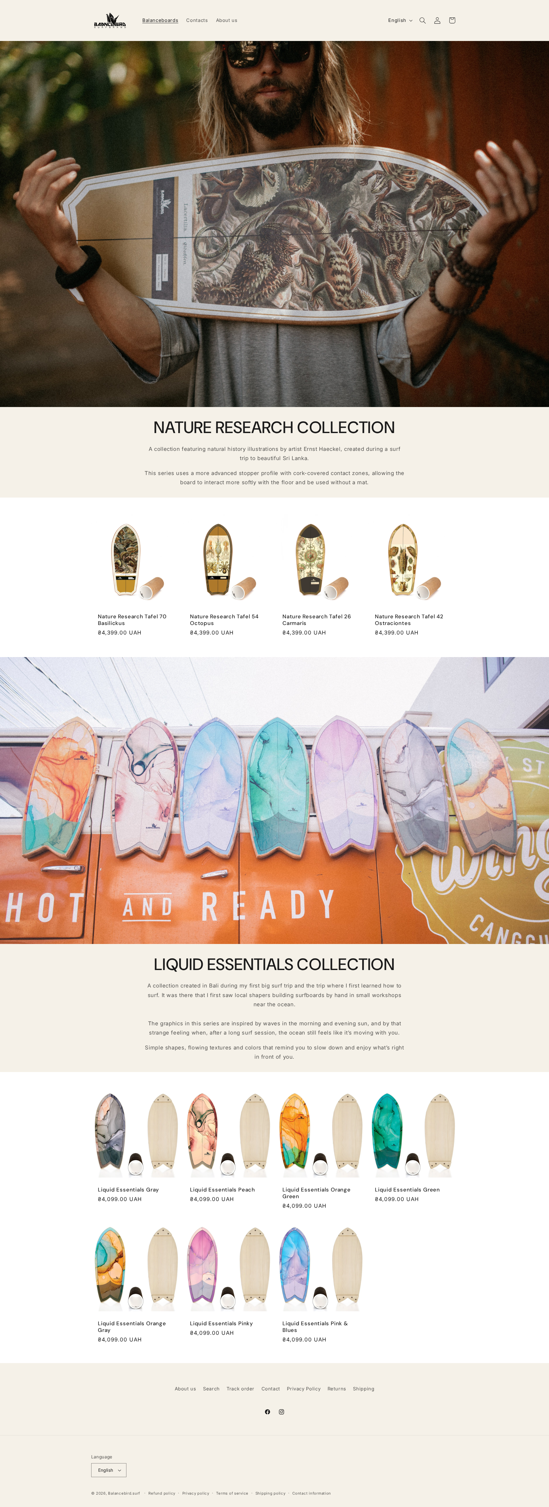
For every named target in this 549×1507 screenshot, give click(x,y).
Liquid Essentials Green (407, 1189)
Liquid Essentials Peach (222, 1189)
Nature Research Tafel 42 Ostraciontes (409, 620)
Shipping (363, 1389)
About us (185, 1389)
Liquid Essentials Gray (128, 1189)
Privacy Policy (304, 1389)
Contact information (311, 1493)
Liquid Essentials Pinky (221, 1323)
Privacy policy (195, 1493)
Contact (270, 1389)
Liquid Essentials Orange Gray (132, 1327)
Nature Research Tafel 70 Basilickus (132, 620)
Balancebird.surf (124, 1493)
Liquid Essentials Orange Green (316, 1193)
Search (211, 1389)
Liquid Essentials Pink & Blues (315, 1327)
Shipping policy (270, 1493)
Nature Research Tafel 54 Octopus (224, 620)
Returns (337, 1389)
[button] (422, 20)
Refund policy (161, 1493)
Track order (240, 1389)
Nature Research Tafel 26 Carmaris (316, 620)
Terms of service (232, 1493)
